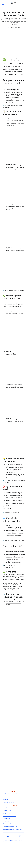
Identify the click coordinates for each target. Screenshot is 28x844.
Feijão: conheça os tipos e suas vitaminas (15, 601)
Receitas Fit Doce (7, 810)
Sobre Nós (5, 799)
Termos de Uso (6, 796)
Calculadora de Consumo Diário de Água (12, 829)
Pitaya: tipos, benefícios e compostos (14, 599)
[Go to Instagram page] (20, 836)
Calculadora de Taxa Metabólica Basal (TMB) (13, 832)
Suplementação (6, 818)
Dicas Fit (5, 807)
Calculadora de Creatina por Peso (11, 823)
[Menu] (3, 5)
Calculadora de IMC (7, 821)
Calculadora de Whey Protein (10, 826)
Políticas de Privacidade (8, 802)
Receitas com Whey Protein (9, 816)
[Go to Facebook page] (8, 836)
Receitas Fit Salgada (7, 813)
